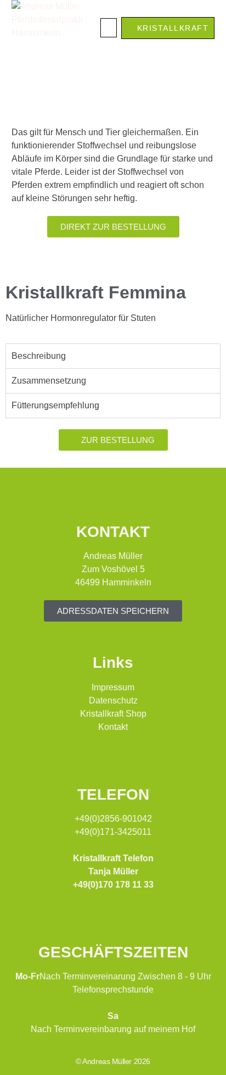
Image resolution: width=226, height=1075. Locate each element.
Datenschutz (113, 700)
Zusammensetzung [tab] (49, 380)
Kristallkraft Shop (113, 713)
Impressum (113, 687)
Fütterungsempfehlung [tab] (55, 405)
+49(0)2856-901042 (113, 818)
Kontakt (113, 727)
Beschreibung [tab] (39, 356)
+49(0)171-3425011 (113, 831)
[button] (108, 27)
